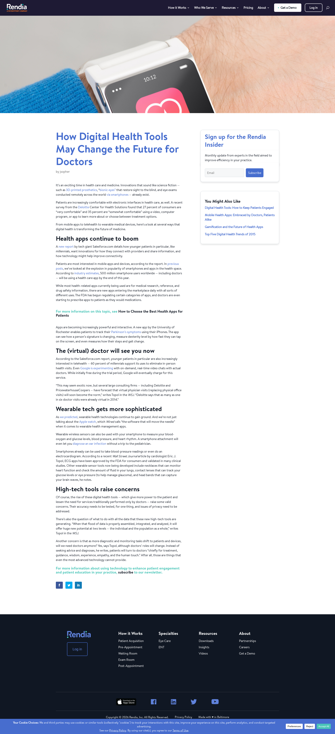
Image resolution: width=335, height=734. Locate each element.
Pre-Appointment (130, 647)
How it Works (177, 8)
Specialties (168, 633)
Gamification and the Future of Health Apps (234, 227)
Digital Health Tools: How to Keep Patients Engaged (239, 207)
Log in (314, 7)
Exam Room (126, 660)
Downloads (206, 641)
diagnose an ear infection (89, 443)
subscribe (125, 572)
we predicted (68, 417)
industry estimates (86, 273)
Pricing (248, 8)
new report (66, 246)
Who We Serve (204, 8)
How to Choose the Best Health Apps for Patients (119, 313)
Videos (203, 654)
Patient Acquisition (131, 641)
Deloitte (83, 207)
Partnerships (247, 641)
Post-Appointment (131, 666)
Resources (229, 8)
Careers (244, 647)
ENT (161, 647)
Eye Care (165, 641)
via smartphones (117, 194)
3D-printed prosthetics (81, 190)
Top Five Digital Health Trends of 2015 (230, 234)
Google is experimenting (96, 368)
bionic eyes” (108, 190)
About (262, 8)
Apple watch (87, 421)
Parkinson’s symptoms (126, 332)
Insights (204, 647)
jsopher (65, 171)
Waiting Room (127, 654)
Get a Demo (289, 7)
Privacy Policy (183, 717)
